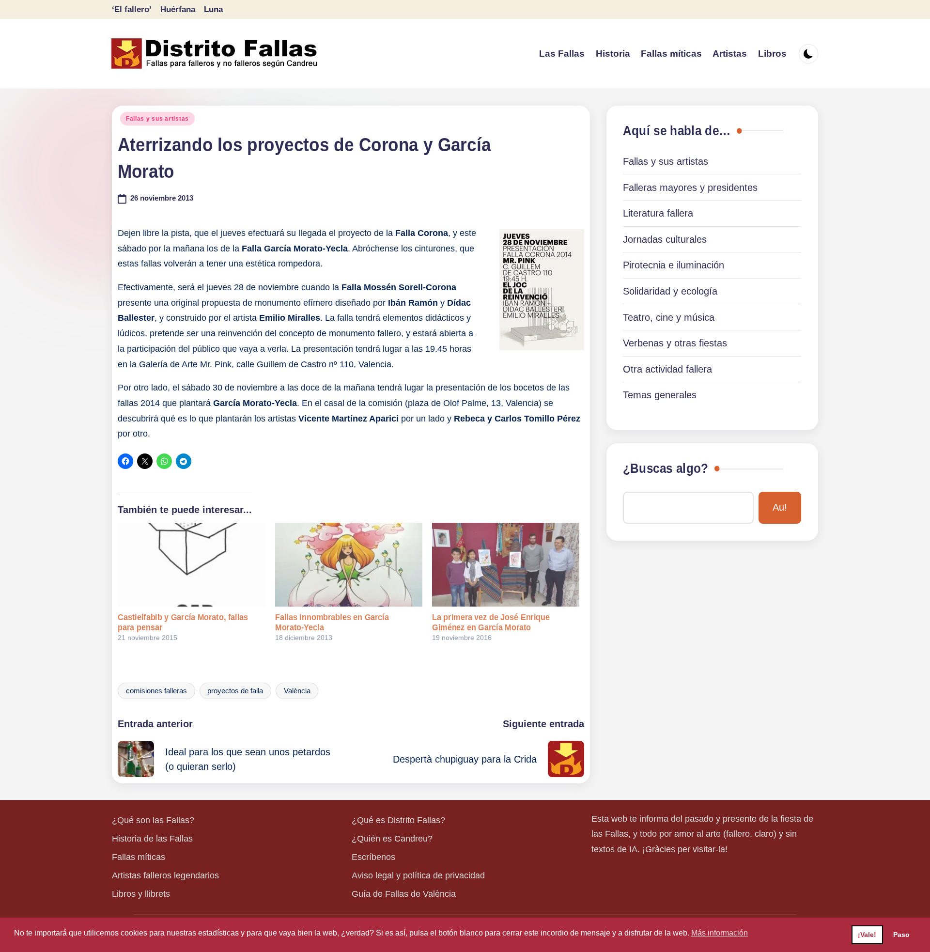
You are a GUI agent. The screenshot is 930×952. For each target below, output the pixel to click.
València (297, 691)
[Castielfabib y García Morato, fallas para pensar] (191, 565)
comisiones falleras (156, 691)
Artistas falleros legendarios (165, 875)
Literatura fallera (658, 213)
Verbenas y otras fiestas (675, 343)
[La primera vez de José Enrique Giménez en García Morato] (505, 565)
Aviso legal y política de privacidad (418, 875)
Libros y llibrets (141, 894)
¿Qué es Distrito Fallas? (398, 820)
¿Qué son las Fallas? (153, 820)
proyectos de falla (235, 691)
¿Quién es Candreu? (392, 838)
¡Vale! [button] (867, 934)
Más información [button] (719, 933)
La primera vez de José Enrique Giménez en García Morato (491, 622)
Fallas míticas (138, 857)
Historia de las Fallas (152, 838)
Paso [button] (901, 934)
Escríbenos (373, 857)
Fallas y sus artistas (157, 118)
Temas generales (660, 395)
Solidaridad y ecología (670, 291)
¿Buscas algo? (665, 468)
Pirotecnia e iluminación (673, 265)
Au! (780, 507)
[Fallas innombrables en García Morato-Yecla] (348, 565)
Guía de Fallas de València (404, 894)
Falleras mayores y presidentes (690, 187)
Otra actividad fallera (667, 369)
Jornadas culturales (665, 239)
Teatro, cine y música (668, 317)
